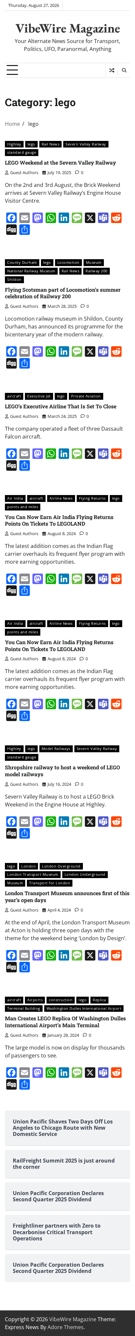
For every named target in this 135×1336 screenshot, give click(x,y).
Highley (14, 144)
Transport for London (49, 882)
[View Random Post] (112, 70)
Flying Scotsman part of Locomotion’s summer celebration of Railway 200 (63, 293)
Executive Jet (39, 396)
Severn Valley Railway (86, 144)
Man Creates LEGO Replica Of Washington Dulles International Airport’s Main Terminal (65, 1022)
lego (31, 144)
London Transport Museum (32, 874)
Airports (35, 999)
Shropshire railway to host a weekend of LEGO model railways (62, 771)
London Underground (85, 874)
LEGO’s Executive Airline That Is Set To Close (60, 406)
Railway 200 (96, 270)
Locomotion (68, 262)
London (28, 866)
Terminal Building (23, 1008)
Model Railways (56, 748)
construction (60, 999)
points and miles (22, 506)
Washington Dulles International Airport (84, 1008)
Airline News (61, 498)
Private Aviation (86, 396)
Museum (94, 262)
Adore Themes (66, 1327)
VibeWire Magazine (67, 27)
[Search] (124, 70)
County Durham (22, 262)
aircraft (14, 396)
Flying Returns (92, 498)
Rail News (51, 144)
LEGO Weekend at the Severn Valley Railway (60, 162)
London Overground (61, 866)
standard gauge (21, 152)
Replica (99, 999)
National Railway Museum (31, 270)
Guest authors (24, 172)
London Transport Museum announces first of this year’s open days (67, 896)
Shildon (14, 279)
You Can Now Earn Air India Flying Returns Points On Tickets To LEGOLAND (59, 520)
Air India (15, 498)
